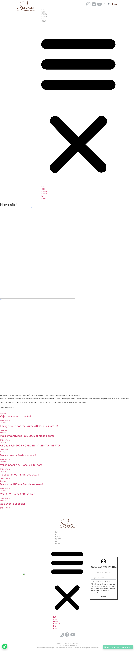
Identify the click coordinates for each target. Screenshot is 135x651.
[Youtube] (99, 4)
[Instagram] (88, 4)
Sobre (43, 12)
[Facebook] (94, 4)
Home (43, 9)
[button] (78, 104)
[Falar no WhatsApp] (4, 646)
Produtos (44, 14)
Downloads (45, 16)
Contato (44, 21)
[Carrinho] (108, 4)
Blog (43, 19)
